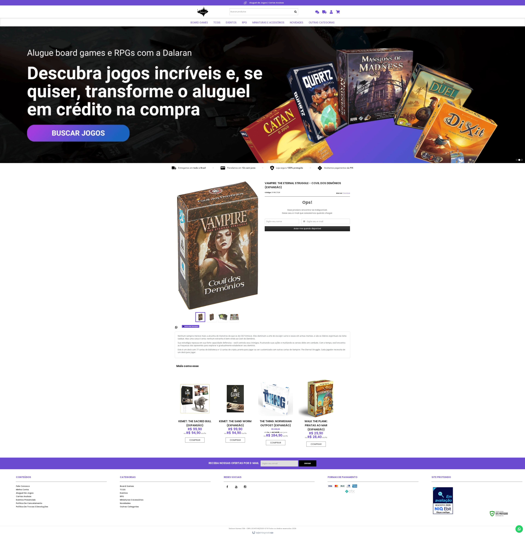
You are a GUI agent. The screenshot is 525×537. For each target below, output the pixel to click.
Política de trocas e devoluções (32, 506)
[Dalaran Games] (203, 11)
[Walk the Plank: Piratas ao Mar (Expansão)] (316, 413)
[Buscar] (295, 12)
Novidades (125, 503)
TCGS (122, 489)
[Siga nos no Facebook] (227, 487)
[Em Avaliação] (445, 500)
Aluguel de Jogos (258, 2)
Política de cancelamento (29, 503)
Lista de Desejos (191, 326)
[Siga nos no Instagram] (245, 487)
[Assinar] (307, 463)
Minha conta (22, 489)
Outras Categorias (129, 506)
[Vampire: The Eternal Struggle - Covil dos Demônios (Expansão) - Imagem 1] (200, 317)
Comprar (194, 440)
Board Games (127, 486)
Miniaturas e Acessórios (131, 499)
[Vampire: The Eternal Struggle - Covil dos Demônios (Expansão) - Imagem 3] (223, 317)
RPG (122, 496)
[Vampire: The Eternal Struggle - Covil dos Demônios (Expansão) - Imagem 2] (212, 317)
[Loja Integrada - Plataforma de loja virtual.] (262, 532)
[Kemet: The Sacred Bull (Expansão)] (195, 411)
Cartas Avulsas (276, 2)
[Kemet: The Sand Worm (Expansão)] (235, 411)
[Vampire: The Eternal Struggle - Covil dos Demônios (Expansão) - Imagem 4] (234, 317)
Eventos (124, 493)
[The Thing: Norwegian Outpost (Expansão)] (275, 412)
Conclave (346, 193)
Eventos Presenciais (26, 499)
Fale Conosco (23, 486)
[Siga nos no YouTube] (236, 487)
